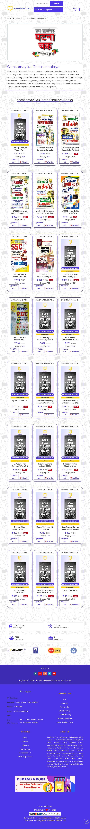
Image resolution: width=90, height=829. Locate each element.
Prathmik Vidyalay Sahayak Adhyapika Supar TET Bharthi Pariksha (45, 151)
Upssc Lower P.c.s (19, 401)
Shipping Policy (64, 711)
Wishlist (24, 162)
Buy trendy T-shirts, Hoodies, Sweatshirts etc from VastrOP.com (45, 680)
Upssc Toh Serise (70, 590)
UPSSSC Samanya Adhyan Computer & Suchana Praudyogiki (20, 213)
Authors (25, 741)
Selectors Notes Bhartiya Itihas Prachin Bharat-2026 (70, 466)
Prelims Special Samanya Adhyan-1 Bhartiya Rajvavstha (45, 276)
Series (25, 738)
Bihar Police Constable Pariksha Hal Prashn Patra (70, 339)
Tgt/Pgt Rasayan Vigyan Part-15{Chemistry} (20, 150)
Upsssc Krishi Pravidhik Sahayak (19, 528)
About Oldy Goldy (65, 715)
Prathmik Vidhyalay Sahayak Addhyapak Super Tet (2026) (45, 403)
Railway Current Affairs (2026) (45, 465)
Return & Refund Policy (65, 722)
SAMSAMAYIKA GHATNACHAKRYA (20, 110)
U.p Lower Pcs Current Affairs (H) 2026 (20, 466)
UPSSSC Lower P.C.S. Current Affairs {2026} (70, 213)
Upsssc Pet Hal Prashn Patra (20, 338)
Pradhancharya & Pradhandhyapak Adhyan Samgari (70, 276)
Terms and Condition (64, 718)
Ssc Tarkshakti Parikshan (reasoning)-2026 (19, 592)
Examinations (25, 749)
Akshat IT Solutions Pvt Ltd (51, 820)
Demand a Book (25, 753)
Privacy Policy (65, 707)
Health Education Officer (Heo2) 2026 (70, 402)
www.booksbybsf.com (44, 818)
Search (56, 3)
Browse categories (45, 10)
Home (9, 18)
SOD (64, 699)
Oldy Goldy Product (25, 756)
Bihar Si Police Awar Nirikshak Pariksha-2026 (45, 592)
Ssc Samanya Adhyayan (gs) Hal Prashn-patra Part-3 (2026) (45, 340)
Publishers (18, 18)
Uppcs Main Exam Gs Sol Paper (45, 528)
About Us (64, 703)
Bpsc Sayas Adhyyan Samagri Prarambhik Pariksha (70, 529)
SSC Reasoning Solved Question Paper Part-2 (20, 276)
